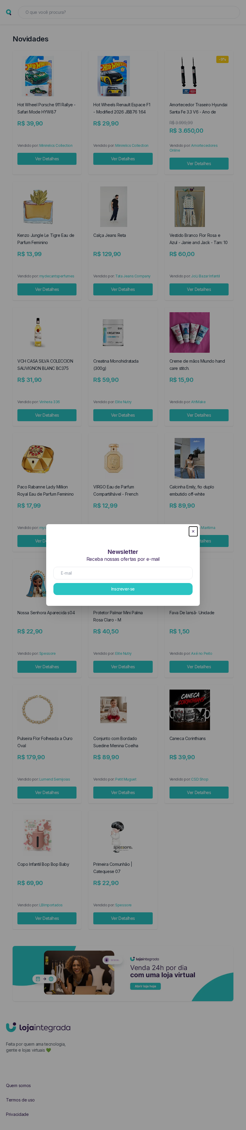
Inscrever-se (123, 588)
